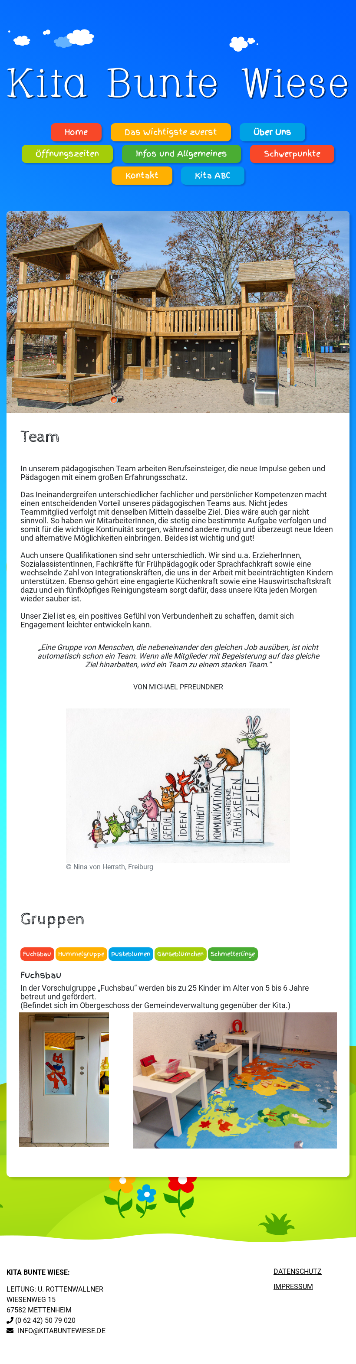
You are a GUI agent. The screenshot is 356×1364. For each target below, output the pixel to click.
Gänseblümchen (180, 954)
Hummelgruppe (81, 954)
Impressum (293, 1286)
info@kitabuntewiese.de (61, 1331)
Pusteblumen (130, 954)
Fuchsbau (37, 954)
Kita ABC (213, 175)
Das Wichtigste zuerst (171, 132)
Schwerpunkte (292, 154)
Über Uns (272, 132)
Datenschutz (298, 1271)
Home (76, 132)
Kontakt (141, 175)
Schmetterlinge (233, 954)
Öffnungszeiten (67, 154)
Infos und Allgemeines (181, 154)
